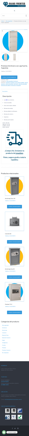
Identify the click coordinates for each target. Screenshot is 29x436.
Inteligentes (5, 342)
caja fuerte (15, 84)
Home (2, 21)
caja (16, 82)
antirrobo (8, 82)
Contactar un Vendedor (9, 77)
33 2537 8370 (5, 381)
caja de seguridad (9, 84)
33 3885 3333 (5, 384)
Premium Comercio (6, 350)
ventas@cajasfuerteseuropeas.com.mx (13, 399)
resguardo (18, 85)
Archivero (12, 82)
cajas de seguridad (23, 84)
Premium (4, 347)
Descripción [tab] (5, 91)
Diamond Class (5, 335)
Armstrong (4, 330)
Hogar (3, 340)
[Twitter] (15, 428)
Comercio (4, 332)
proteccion (13, 85)
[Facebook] (12, 428)
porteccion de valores (6, 85)
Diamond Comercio (6, 337)
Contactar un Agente (14, 206)
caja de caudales (20, 82)
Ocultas (4, 345)
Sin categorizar (5, 352)
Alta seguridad (9, 21)
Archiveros (15, 81)
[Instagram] (18, 428)
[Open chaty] (4, 432)
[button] (2, 31)
